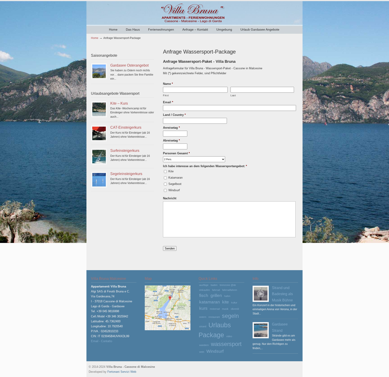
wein (201, 351)
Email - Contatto (101, 341)
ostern (202, 317)
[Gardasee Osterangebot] (99, 71)
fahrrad (216, 290)
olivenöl (235, 308)
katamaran (209, 302)
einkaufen (204, 290)
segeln (230, 316)
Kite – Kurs (119, 103)
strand (202, 326)
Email (168, 102)
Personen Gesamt (176, 153)
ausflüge (203, 285)
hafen (227, 296)
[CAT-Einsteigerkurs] (99, 133)
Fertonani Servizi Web (121, 371)
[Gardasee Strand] (260, 330)
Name (168, 83)
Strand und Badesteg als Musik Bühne (282, 294)
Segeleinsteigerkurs (126, 174)
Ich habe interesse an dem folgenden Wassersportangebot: (205, 166)
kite (225, 302)
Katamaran (175, 177)
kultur (234, 302)
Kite (171, 171)
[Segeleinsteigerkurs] (99, 179)
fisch (203, 295)
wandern (204, 345)
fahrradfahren (229, 290)
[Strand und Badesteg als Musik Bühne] (260, 294)
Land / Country (174, 115)
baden (214, 285)
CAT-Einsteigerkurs (125, 127)
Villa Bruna (194, 12)
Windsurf (174, 190)
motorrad (215, 308)
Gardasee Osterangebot (129, 65)
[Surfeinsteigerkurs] (99, 156)
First (166, 95)
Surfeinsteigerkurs (124, 150)
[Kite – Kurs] (99, 109)
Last (233, 95)
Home (94, 37)
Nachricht (169, 198)
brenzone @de (228, 285)
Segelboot (174, 184)
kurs (203, 308)
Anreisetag (171, 127)
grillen (216, 295)
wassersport (226, 344)
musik (225, 308)
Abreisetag (171, 140)
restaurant (214, 317)
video (229, 336)
